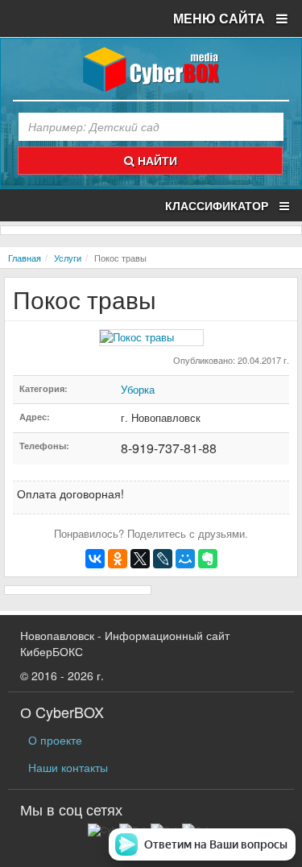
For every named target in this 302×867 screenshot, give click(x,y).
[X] (140, 558)
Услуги (67, 257)
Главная (24, 257)
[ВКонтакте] (95, 558)
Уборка (138, 389)
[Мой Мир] (185, 558)
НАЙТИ (155, 160)
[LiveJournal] (162, 558)
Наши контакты (68, 767)
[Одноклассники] (117, 558)
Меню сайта (220, 18)
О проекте (55, 740)
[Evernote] (207, 558)
